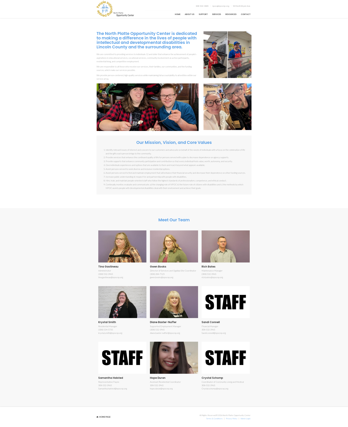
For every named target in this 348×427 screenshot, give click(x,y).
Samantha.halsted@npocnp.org (112, 388)
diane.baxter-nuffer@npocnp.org (165, 333)
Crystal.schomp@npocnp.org (215, 388)
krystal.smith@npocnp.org (110, 333)
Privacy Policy (231, 418)
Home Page (105, 417)
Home (177, 14)
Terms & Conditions (214, 418)
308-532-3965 (202, 6)
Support (203, 14)
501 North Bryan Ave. (242, 6)
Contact (246, 14)
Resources (231, 14)
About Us (189, 14)
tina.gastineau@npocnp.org (110, 277)
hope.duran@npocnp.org (161, 388)
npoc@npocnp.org (220, 6)
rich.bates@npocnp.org (212, 277)
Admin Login (245, 418)
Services (216, 14)
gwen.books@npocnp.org (161, 277)
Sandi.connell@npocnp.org (214, 333)
